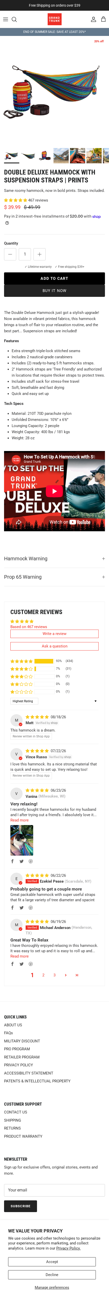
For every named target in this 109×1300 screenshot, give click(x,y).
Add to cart (54, 278)
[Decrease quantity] (10, 254)
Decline (52, 1274)
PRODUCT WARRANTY (23, 1136)
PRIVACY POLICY (18, 1065)
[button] (16, 200)
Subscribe (20, 1206)
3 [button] (54, 975)
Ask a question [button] (54, 646)
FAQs (8, 1033)
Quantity (11, 243)
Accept (52, 1261)
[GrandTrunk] (55, 19)
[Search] (16, 19)
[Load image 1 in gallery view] (54, 90)
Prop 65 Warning (23, 577)
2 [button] (43, 975)
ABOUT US (13, 1025)
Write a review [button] (54, 633)
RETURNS (12, 1128)
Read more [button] (19, 820)
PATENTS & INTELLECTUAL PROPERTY (37, 1081)
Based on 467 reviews (28, 627)
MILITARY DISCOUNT (22, 1041)
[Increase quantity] (39, 254)
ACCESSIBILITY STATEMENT (28, 1073)
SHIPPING (12, 1120)
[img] (38, 717)
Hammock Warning (25, 559)
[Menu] (5, 19)
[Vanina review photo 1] (21, 840)
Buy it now (55, 290)
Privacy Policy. (68, 1248)
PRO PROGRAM (17, 1049)
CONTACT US (15, 1112)
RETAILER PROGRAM (22, 1057)
